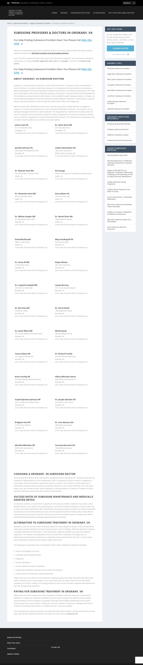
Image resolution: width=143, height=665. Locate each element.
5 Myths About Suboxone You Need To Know (118, 190)
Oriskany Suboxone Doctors (118, 129)
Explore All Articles (14, 637)
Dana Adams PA (62, 193)
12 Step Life (55, 647)
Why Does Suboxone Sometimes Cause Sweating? (119, 205)
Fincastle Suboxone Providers (118, 68)
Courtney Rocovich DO (65, 445)
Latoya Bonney (61, 285)
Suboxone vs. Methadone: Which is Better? (36, 3)
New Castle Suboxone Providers (119, 79)
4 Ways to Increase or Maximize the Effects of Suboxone (119, 213)
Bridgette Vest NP (22, 422)
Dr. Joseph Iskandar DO (65, 399)
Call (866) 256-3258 (120, 48)
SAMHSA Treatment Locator (118, 135)
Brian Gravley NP (22, 376)
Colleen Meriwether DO (65, 148)
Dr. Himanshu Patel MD (25, 193)
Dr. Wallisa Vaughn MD (25, 216)
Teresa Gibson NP (22, 354)
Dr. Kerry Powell (62, 308)
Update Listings (13, 654)
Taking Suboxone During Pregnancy (116, 183)
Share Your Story (13, 643)
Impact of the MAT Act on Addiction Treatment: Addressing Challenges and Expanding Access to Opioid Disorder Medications (120, 173)
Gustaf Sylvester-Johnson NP (27, 399)
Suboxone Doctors (80, 13)
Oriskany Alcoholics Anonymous (119, 140)
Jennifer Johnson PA (24, 148)
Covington (64, 61)
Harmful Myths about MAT (117, 155)
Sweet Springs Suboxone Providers (116, 102)
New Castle (53, 61)
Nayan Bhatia (61, 262)
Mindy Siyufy (61, 331)
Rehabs (64, 13)
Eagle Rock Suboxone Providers (119, 74)
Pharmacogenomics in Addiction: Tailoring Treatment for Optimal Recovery (119, 163)
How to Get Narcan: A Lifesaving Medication (119, 198)
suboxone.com (72, 614)
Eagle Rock (44, 61)
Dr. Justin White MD (24, 331)
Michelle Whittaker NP (25, 445)
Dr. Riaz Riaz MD (22, 308)
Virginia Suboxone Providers (40, 23)
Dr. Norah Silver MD (64, 216)
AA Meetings (99, 13)
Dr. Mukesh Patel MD (24, 171)
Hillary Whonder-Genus (65, 376)
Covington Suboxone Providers (119, 85)
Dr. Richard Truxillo (63, 354)
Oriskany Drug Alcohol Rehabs (118, 124)
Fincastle (35, 61)
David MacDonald (23, 239)
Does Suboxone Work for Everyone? (116, 228)
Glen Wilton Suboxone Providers (119, 90)
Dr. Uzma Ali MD (22, 262)
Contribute (11, 648)
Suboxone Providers (20, 23)
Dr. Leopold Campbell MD (26, 285)
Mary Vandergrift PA (64, 239)
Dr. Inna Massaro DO (64, 422)
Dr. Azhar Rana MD (63, 125)
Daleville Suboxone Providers (118, 109)
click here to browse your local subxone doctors (50, 53)
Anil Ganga (60, 171)
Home (54, 13)
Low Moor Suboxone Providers (119, 96)
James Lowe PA (21, 125)
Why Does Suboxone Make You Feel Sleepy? (119, 221)
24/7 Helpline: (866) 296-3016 (121, 13)
